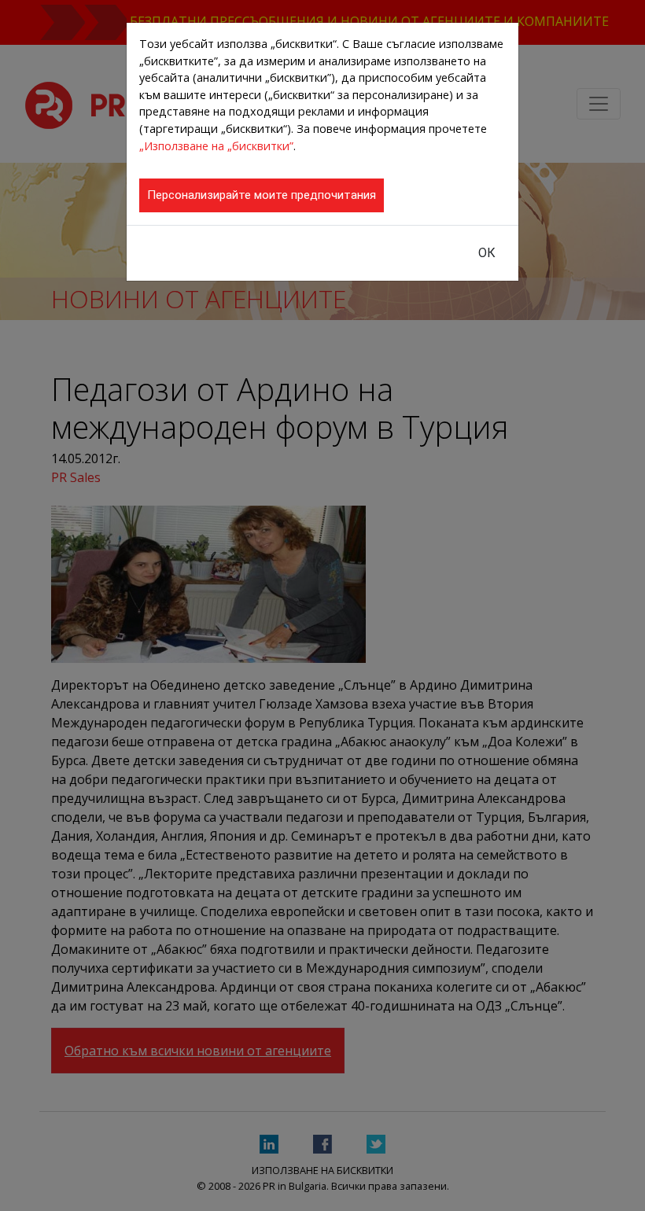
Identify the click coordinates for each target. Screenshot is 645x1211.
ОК (487, 252)
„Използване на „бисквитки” (216, 145)
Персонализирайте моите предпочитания (261, 195)
